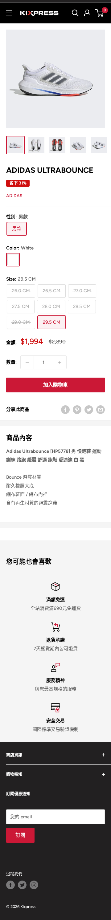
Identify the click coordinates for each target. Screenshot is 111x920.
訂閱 (20, 835)
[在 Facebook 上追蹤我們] (10, 885)
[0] (100, 13)
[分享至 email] (100, 409)
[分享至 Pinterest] (77, 409)
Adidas (14, 195)
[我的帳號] (87, 13)
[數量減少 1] (27, 362)
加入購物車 (55, 385)
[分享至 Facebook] (65, 409)
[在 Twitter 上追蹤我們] (22, 885)
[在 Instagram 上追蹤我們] (34, 885)
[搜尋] (75, 13)
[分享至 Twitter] (88, 409)
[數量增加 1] (59, 362)
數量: (11, 362)
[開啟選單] (9, 12)
